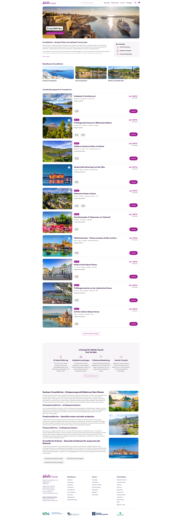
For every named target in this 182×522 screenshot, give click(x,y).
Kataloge (129, 3)
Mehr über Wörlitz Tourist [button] (91, 376)
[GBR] (73, 513)
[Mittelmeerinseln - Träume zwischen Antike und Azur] (57, 246)
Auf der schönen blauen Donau (86, 312)
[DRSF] (100, 513)
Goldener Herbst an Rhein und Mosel (89, 146)
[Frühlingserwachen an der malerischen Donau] (57, 293)
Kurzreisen (70, 495)
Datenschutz (120, 499)
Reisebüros (95, 490)
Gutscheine (95, 482)
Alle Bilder (66, 111)
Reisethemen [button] (115, 3)
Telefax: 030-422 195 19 (49, 488)
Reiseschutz (120, 492)
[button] (69, 96)
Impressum (120, 497)
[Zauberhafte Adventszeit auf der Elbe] (57, 175)
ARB (118, 502)
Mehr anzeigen (46, 56)
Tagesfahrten (71, 497)
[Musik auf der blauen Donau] (57, 269)
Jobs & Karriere (121, 482)
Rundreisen (70, 482)
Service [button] (123, 3)
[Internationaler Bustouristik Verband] (52, 513)
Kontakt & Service (122, 480)
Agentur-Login (121, 504)
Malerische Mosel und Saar (85, 193)
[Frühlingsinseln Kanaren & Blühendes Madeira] (57, 127)
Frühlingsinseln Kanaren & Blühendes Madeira (93, 123)
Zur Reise (133, 111)
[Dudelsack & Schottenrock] (57, 104)
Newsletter (95, 495)
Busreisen (70, 480)
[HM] (120, 513)
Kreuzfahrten (71, 490)
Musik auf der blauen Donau (85, 264)
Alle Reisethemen (72, 499)
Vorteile (119, 485)
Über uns (119, 487)
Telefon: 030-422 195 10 (49, 486)
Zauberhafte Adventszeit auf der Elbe (89, 167)
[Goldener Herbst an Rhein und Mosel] (57, 151)
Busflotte (94, 492)
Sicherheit (119, 490)
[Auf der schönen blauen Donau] (57, 317)
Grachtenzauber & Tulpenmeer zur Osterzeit (92, 217)
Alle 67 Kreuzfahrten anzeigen (91, 333)
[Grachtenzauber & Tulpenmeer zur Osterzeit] (57, 222)
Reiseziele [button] (107, 3)
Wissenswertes (121, 495)
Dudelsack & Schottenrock (85, 96)
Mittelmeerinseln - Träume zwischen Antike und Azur (95, 238)
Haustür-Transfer (97, 485)
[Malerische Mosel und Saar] (57, 198)
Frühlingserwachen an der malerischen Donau (93, 288)
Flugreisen (70, 485)
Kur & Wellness (71, 492)
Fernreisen (70, 487)
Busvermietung (96, 487)
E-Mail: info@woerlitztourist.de (50, 493)
